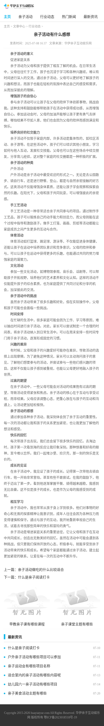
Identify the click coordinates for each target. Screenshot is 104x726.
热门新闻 (69, 17)
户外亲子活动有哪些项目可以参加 (34, 657)
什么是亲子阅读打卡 (34, 577)
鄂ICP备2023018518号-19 (60, 717)
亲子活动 (25, 17)
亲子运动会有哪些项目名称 (29, 666)
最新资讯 (91, 17)
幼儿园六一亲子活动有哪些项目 (32, 684)
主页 (7, 17)
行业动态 (47, 17)
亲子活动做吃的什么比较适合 (41, 570)
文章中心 (19, 26)
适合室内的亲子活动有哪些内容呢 (34, 675)
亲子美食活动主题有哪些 (27, 693)
